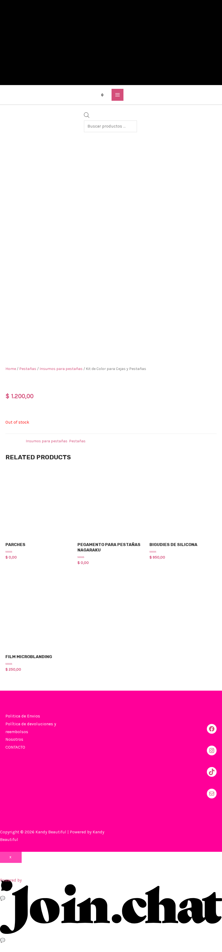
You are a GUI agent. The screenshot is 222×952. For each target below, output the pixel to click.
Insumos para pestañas (61, 368)
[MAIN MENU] (117, 94)
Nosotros (14, 739)
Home (10, 368)
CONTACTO (15, 747)
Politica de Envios (22, 716)
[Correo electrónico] (212, 793)
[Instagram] (212, 750)
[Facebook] (212, 729)
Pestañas (27, 368)
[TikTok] (212, 772)
